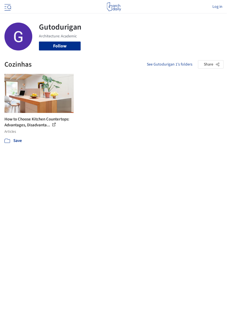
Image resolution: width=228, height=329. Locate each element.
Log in (217, 7)
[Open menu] (7, 7)
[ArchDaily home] (114, 6)
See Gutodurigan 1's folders (169, 64)
